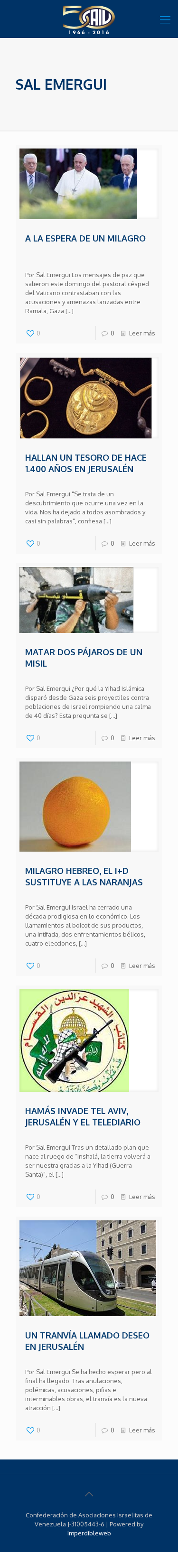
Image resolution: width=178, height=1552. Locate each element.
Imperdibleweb (89, 1533)
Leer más (142, 333)
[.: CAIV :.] (89, 19)
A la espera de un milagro (85, 238)
